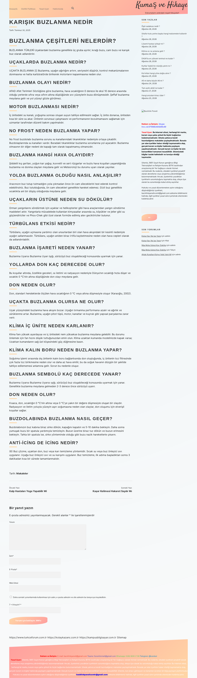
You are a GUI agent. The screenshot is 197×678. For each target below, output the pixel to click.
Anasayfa (13, 9)
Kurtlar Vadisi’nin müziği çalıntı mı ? (156, 66)
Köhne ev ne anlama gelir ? (153, 51)
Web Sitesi (13, 583)
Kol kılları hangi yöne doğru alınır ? (156, 73)
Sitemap (122, 637)
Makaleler (22, 473)
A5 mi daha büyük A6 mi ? (153, 80)
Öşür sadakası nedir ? (151, 26)
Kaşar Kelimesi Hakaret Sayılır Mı (112, 491)
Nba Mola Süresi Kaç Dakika (154, 245)
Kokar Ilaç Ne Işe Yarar (151, 236)
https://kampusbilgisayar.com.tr (97, 637)
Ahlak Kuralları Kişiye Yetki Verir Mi (156, 254)
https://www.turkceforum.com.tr (28, 637)
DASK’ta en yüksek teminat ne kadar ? (158, 58)
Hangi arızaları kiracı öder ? (153, 95)
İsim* (11, 556)
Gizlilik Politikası (28, 9)
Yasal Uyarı (44, 9)
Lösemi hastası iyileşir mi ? (153, 44)
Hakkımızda (58, 9)
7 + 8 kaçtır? (15, 604)
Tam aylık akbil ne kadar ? (153, 88)
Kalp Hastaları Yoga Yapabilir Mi (28, 491)
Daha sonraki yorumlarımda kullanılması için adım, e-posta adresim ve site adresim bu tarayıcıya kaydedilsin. (59, 597)
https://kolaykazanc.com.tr (63, 637)
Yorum (12, 522)
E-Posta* (13, 569)
